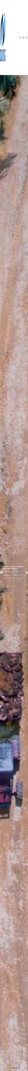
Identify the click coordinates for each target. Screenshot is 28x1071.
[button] (27, 573)
